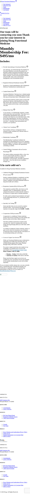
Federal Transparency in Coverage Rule (13, 435)
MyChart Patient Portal (9, 415)
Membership (6, 8)
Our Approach (6, 4)
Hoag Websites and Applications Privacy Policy (15, 432)
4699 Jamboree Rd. (5, 400)
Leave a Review (7, 409)
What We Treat (7, 5)
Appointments (6, 407)
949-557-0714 (4, 13)
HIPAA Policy (7, 436)
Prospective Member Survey (10, 416)
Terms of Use (6, 433)
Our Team (5, 425)
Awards (5, 424)
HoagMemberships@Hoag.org (8, 270)
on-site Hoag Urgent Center (20, 250)
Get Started (6, 10)
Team (4, 7)
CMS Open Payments (8, 418)
